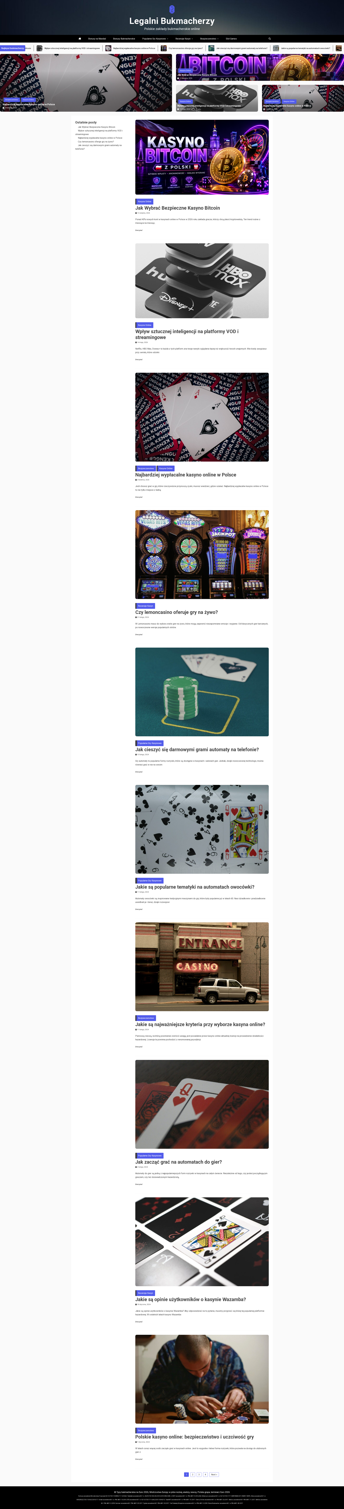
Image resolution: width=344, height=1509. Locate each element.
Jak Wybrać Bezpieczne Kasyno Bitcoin (197, 75)
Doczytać (139, 230)
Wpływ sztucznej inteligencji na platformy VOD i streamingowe (50, 48)
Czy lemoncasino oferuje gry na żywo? (164, 48)
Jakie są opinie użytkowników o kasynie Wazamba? (190, 1299)
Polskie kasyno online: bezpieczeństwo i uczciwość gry (194, 1437)
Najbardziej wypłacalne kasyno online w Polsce (112, 48)
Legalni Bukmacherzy (172, 21)
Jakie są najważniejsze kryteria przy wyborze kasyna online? (200, 1024)
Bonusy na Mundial (97, 38)
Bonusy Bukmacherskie (124, 38)
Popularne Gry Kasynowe (154, 38)
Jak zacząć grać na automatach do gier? (178, 1162)
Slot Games (231, 38)
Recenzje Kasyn (183, 38)
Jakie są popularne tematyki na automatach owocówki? (283, 48)
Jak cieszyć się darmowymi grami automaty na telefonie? (220, 48)
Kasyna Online (28, 100)
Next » (214, 1474)
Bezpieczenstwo (208, 38)
